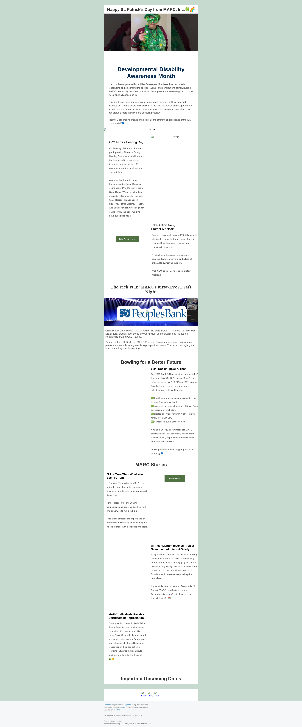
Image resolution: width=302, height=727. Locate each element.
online (117, 709)
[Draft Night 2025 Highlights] (151, 312)
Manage (107, 704)
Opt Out (128, 704)
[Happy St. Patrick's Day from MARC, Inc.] (151, 32)
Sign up (124, 707)
